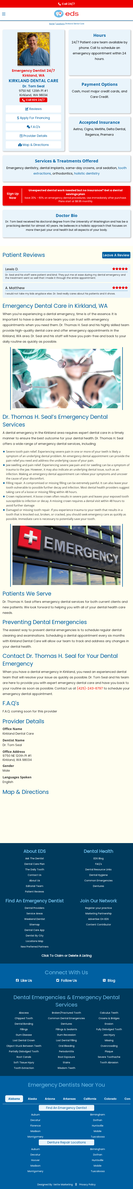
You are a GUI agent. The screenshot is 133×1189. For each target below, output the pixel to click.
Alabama (14, 1099)
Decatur (35, 1120)
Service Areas (34, 913)
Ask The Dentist (34, 858)
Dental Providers (34, 908)
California (90, 1099)
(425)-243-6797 (90, 688)
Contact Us (34, 875)
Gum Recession (66, 1035)
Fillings (24, 1029)
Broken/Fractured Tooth (66, 1012)
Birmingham (97, 1114)
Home (51, 23)
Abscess (24, 1012)
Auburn (35, 1114)
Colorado (110, 1099)
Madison (35, 1131)
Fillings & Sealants (66, 1029)
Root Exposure (66, 1057)
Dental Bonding (24, 1024)
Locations (60, 23)
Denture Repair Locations (66, 1142)
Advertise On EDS (98, 919)
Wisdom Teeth (66, 1068)
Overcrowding (109, 1046)
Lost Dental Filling (66, 1040)
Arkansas (69, 1099)
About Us (34, 880)
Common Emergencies (98, 880)
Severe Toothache (109, 1057)
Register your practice (98, 908)
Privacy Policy (87, 1184)
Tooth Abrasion (109, 1062)
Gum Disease (24, 1035)
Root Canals (24, 1057)
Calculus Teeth (109, 1012)
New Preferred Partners (34, 946)
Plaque (109, 1051)
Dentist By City (34, 935)
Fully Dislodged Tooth (109, 1029)
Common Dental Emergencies (66, 1018)
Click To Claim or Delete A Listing (67, 955)
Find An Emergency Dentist (66, 1108)
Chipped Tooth (24, 1018)
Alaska (32, 1099)
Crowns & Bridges (109, 1018)
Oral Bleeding (66, 1046)
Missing (109, 1040)
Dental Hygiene (98, 875)
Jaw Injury (109, 1035)
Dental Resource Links (98, 869)
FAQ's (98, 864)
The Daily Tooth (34, 869)
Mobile (97, 1131)
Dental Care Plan (34, 864)
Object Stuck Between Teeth (23, 1046)
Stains (66, 1062)
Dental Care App (35, 930)
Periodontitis (66, 1051)
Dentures (98, 886)
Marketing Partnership (98, 913)
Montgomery (35, 1136)
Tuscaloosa (98, 1136)
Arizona (50, 1099)
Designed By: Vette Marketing (55, 1184)
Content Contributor (98, 924)
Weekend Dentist (34, 919)
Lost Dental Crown (24, 1040)
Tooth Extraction (24, 1068)
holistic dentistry (87, 173)
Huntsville (97, 1125)
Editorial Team (34, 886)
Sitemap (34, 924)
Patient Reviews (34, 891)
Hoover (35, 1160)
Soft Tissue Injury (24, 1062)
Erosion (109, 1024)
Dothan (97, 1120)
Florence (35, 1125)
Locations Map (34, 941)
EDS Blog (99, 858)
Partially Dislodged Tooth (24, 1051)
